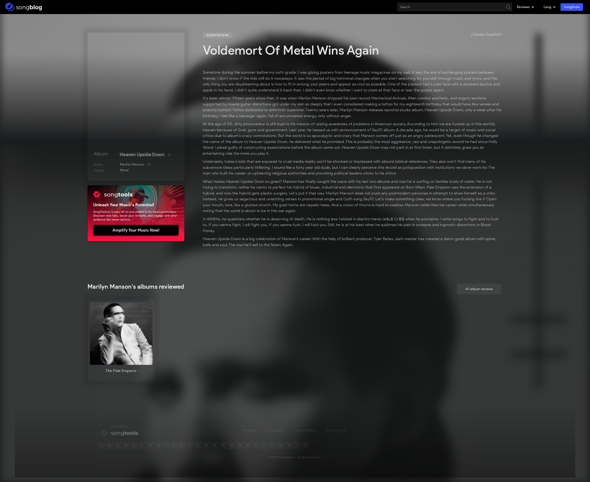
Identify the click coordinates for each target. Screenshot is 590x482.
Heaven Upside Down (142, 154)
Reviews (250, 430)
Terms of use (336, 430)
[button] (525, 7)
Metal (124, 170)
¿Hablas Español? (486, 34)
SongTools (572, 7)
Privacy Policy (305, 430)
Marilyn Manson (132, 164)
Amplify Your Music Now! (135, 230)
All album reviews (479, 289)
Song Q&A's (275, 430)
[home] (24, 7)
